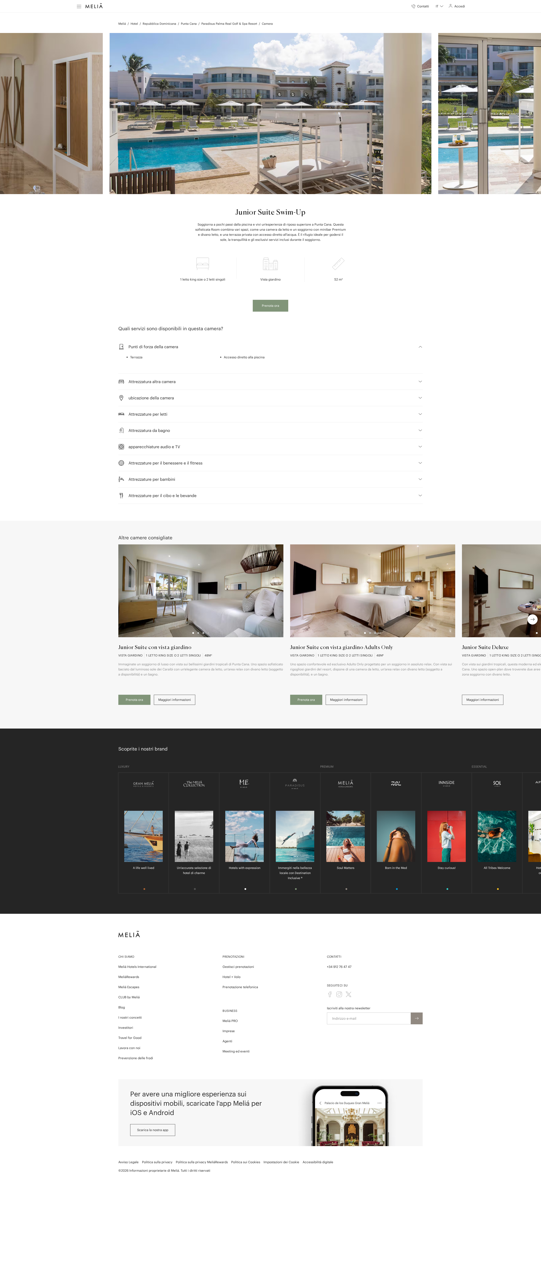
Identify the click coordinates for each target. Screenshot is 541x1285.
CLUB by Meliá (129, 997)
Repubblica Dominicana (159, 24)
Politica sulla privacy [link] (157, 1162)
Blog (121, 1007)
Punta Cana (189, 24)
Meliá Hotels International (137, 967)
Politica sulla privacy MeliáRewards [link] (202, 1162)
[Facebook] (330, 994)
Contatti (334, 957)
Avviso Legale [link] (128, 1162)
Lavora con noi (129, 1048)
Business (230, 1011)
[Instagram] (339, 994)
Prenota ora (270, 306)
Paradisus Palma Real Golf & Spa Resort (229, 24)
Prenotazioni (233, 957)
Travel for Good (129, 1038)
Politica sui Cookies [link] (245, 1162)
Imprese (229, 1031)
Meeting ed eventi (236, 1051)
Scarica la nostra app (152, 1130)
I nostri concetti (130, 1017)
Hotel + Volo (231, 977)
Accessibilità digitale (318, 1162)
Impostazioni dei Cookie (281, 1162)
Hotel (134, 24)
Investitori (125, 1028)
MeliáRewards (128, 977)
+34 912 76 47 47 (339, 967)
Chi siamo (126, 957)
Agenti (227, 1041)
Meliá (122, 24)
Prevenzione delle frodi (135, 1058)
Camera (267, 24)
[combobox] (439, 6)
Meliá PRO (230, 1021)
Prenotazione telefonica (240, 987)
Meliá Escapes (128, 987)
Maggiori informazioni (174, 700)
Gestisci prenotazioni (238, 967)
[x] (348, 994)
